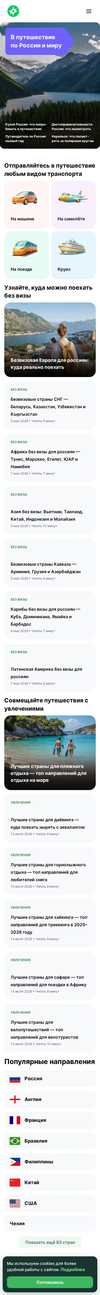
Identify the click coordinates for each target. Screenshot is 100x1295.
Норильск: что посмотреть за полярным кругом (73, 138)
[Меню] (89, 11)
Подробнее (73, 1269)
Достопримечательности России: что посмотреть (72, 126)
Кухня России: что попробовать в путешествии (26, 126)
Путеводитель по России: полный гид (25, 138)
